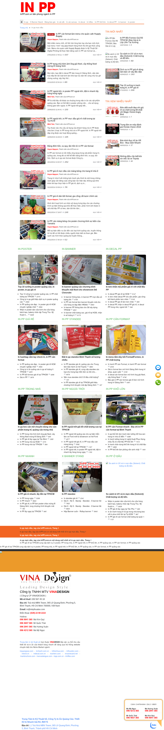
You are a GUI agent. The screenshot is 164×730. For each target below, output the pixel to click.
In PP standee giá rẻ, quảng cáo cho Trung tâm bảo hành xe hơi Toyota (81, 365)
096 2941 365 (26, 626)
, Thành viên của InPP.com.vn (63, 39)
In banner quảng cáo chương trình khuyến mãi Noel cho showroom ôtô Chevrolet (79, 290)
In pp (26, 22)
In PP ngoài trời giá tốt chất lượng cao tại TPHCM (82, 428)
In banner (122, 22)
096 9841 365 (26, 619)
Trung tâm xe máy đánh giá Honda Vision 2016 (130, 126)
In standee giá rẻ (71, 498)
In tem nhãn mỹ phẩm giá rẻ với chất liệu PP (125, 288)
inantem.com (55, 653)
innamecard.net (71, 653)
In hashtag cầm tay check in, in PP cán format (36, 358)
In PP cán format (118, 319)
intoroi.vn (25, 653)
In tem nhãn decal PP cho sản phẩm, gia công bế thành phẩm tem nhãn (126, 297)
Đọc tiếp (96, 55)
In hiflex (90, 22)
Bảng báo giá (50, 22)
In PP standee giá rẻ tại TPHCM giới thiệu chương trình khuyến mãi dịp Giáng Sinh (81, 383)
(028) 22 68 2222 (38, 613)
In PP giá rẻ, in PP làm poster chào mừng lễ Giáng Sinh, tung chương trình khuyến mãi (37, 504)
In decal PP (112, 22)
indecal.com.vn (40, 653)
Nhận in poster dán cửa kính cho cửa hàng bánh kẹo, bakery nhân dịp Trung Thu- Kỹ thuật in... (37, 312)
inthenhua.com (58, 651)
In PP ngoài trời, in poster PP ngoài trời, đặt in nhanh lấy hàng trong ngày (82, 450)
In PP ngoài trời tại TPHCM (75, 447)
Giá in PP (24, 377)
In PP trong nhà (29, 388)
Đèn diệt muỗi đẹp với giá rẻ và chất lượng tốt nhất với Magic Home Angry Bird (132, 110)
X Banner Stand (36, 22)
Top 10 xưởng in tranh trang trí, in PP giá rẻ (130, 86)
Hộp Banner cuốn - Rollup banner (78, 511)
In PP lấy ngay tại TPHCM (30, 511)
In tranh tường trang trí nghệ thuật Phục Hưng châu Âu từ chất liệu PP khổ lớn (126, 440)
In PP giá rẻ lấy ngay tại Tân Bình (33, 439)
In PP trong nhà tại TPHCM (31, 444)
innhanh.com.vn (42, 651)
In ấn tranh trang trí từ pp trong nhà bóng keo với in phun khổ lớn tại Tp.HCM (126, 512)
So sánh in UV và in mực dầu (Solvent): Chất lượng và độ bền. (132, 56)
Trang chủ (24, 28)
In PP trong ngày (27, 498)
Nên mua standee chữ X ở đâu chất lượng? (81, 377)
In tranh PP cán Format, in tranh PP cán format (127, 364)
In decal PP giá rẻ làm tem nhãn (121, 301)
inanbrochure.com (27, 656)
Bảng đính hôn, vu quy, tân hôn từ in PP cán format (70, 146)
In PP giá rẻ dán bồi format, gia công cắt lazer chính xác (72, 196)
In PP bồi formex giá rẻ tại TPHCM (34, 374)
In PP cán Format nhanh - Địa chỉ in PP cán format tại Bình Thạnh (124, 428)
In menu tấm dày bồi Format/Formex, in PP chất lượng (125, 358)
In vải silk (60, 22)
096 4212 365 (26, 630)
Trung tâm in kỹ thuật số (30, 642)
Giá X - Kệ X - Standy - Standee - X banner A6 (82, 506)
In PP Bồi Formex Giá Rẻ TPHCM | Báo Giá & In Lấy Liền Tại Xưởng (131, 40)
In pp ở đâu (114, 456)
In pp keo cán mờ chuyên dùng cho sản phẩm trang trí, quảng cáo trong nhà (37, 428)
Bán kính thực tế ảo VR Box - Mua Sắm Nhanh (130, 141)
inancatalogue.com (44, 656)
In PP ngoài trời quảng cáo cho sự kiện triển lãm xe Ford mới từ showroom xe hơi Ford (81, 435)
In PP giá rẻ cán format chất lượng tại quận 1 (126, 516)
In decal (82, 22)
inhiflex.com (70, 656)
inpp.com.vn (59, 656)
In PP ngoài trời (73, 388)
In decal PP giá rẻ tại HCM (119, 294)
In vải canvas (71, 22)
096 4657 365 (26, 622)
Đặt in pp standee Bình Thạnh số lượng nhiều (81, 358)
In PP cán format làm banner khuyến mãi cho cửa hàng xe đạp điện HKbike (82, 303)
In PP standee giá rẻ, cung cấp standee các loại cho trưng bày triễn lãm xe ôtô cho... (81, 370)
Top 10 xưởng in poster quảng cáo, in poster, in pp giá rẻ (36, 288)
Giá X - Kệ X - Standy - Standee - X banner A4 (82, 500)
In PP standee (71, 319)
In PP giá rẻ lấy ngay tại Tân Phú (121, 509)
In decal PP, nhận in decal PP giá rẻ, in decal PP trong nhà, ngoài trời (126, 305)
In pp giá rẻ (26, 319)
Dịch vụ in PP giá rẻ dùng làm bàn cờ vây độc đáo (131, 70)
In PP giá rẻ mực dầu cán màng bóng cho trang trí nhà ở (72, 171)
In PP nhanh (26, 456)
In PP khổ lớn (100, 22)
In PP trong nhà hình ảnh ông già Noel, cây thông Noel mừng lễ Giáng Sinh (37, 435)
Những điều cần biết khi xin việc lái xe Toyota (131, 157)
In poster (131, 22)
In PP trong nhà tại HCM (30, 441)
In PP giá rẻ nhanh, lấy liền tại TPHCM (36, 494)
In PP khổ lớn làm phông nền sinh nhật (124, 449)
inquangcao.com (26, 651)
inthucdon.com (72, 651)
